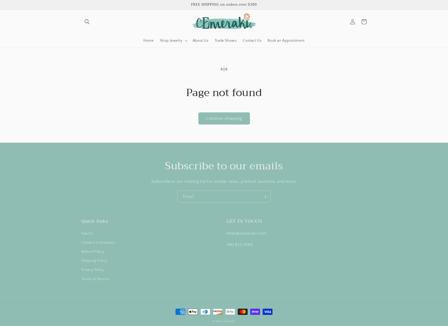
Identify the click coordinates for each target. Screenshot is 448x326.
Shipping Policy (94, 261)
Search (87, 233)
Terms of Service (95, 279)
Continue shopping (224, 118)
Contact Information (98, 243)
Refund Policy (92, 252)
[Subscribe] (264, 197)
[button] (87, 21)
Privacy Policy (92, 270)
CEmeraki (229, 321)
